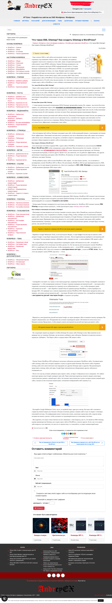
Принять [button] (101, 600)
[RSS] (49, 575)
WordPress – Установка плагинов (18, 205)
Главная (17, 21)
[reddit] (75, 434)
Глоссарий (35, 21)
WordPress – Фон (13, 250)
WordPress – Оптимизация (16, 262)
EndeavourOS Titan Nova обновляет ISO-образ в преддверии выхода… (53, 569)
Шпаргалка (68, 21)
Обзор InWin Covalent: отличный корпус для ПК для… (23, 551)
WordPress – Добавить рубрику (18, 81)
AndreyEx (109, 595)
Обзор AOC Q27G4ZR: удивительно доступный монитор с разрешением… (23, 559)
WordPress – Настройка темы (17, 244)
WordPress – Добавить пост (17, 96)
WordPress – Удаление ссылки (17, 173)
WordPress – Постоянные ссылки (18, 71)
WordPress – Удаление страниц (18, 146)
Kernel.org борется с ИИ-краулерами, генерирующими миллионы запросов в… (51, 552)
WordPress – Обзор (14, 49)
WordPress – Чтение (14, 65)
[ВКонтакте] (64, 434)
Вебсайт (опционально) (43, 483)
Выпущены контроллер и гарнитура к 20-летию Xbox (81, 563)
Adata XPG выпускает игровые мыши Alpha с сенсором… (81, 551)
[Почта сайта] (54, 575)
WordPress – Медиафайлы (16, 69)
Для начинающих (48, 21)
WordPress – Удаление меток (17, 160)
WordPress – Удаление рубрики (18, 87)
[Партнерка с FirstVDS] (16, 275)
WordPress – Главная (14, 47)
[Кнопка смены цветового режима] (5, 598)
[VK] (58, 575)
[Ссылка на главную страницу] (38, 4)
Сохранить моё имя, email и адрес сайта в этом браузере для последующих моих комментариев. (65, 495)
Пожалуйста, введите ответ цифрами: (51, 499)
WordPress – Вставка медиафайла (19, 122)
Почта (38, 475)
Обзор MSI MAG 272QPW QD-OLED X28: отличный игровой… (24, 563)
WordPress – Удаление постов (17, 103)
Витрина (25, 21)
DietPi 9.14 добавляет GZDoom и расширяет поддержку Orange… (80, 555)
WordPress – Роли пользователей (18, 214)
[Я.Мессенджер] (62, 434)
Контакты (81, 581)
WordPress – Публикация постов (18, 107)
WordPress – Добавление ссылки (18, 167)
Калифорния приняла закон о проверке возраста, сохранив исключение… (51, 558)
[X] (71, 434)
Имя (37, 467)
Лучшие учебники (82, 21)
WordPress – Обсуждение (16, 67)
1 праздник (87, 9)
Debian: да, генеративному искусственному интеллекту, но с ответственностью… (52, 564)
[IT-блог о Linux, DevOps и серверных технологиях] (14, 5)
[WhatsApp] (73, 434)
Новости (56, 24)
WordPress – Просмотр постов (18, 105)
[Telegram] (68, 434)
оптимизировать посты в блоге (55, 150)
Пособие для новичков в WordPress (77, 43)
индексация (42, 438)
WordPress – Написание (15, 63)
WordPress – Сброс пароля (16, 264)
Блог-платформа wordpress (55, 43)
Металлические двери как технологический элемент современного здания (80, 559)
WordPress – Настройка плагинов (18, 207)
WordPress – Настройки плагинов (18, 73)
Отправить (39, 508)
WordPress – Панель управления (18, 53)
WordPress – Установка (15, 51)
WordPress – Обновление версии (18, 260)
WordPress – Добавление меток (18, 154)
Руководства (49, 438)
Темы (60, 21)
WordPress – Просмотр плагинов (18, 203)
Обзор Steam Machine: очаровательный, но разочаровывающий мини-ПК (22, 555)
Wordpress (42, 43)
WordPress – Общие (14, 61)
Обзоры (97, 21)
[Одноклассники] (66, 434)
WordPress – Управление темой (18, 242)
